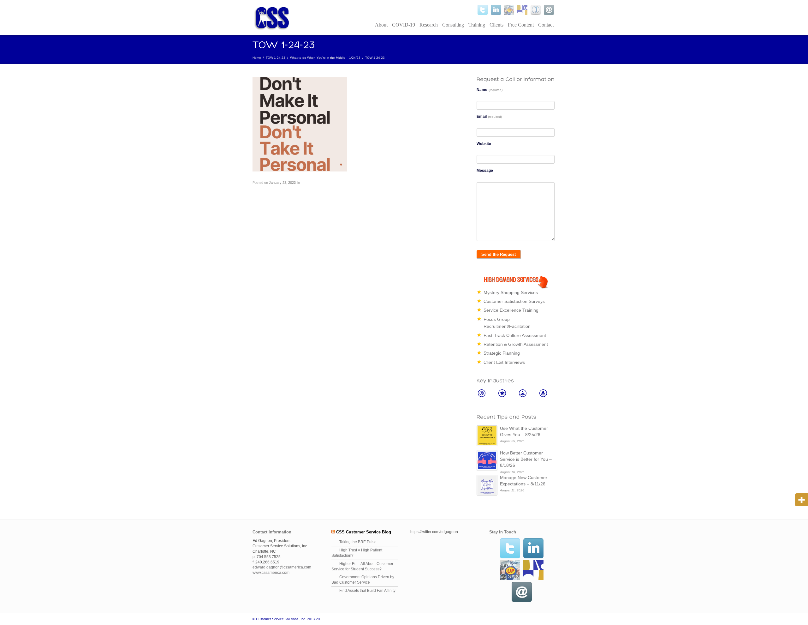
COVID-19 (403, 24)
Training (476, 24)
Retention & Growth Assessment (516, 344)
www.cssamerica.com (270, 572)
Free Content (521, 24)
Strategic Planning (502, 353)
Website (484, 143)
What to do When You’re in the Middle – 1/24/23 (325, 57)
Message (485, 170)
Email (489, 116)
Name (489, 89)
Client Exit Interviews (504, 362)
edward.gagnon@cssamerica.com (281, 567)
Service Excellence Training (511, 310)
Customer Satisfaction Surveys (514, 301)
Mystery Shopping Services (511, 292)
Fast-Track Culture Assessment (515, 335)
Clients (496, 24)
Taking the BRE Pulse (358, 542)
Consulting (453, 24)
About (381, 24)
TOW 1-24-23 (275, 57)
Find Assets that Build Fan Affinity (367, 590)
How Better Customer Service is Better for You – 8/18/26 (526, 459)
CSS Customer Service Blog (363, 532)
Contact (546, 24)
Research (428, 24)
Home (256, 57)
